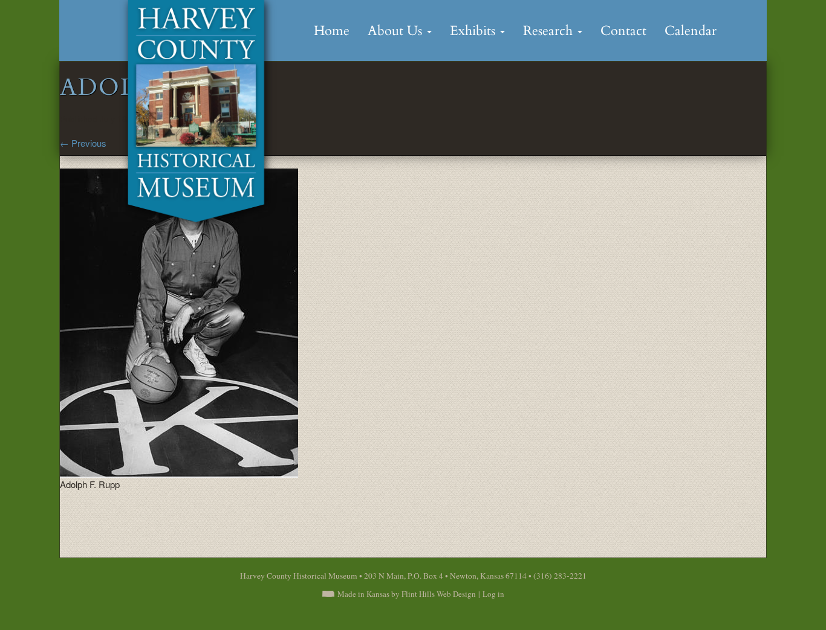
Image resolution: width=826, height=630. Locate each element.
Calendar (691, 31)
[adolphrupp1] (179, 321)
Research (549, 31)
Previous (83, 143)
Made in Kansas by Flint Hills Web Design (406, 593)
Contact (623, 31)
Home (332, 31)
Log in (493, 593)
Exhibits (474, 31)
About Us (397, 31)
